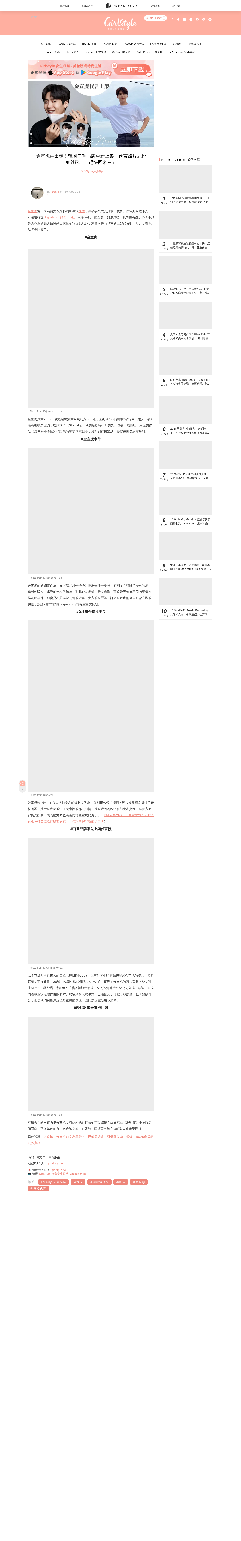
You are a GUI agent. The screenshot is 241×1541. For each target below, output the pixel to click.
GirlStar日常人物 (121, 51)
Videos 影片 (53, 51)
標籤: (32, 1182)
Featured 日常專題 (95, 51)
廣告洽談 (155, 5)
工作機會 (176, 5)
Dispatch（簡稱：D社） (61, 217)
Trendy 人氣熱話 (66, 43)
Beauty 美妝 (89, 43)
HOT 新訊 (45, 43)
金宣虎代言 (38, 1188)
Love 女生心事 (158, 43)
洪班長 (120, 1182)
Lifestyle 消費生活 (133, 43)
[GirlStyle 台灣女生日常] (120, 24)
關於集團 (64, 5)
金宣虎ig (138, 1182)
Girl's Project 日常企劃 (149, 51)
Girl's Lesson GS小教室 (181, 51)
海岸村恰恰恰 (99, 1182)
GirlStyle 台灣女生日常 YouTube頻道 (63, 1173)
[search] (172, 18)
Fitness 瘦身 (195, 43)
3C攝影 (177, 43)
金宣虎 (32, 211)
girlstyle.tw (55, 1163)
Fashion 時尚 (110, 43)
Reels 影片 (73, 51)
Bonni (56, 191)
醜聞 (82, 211)
